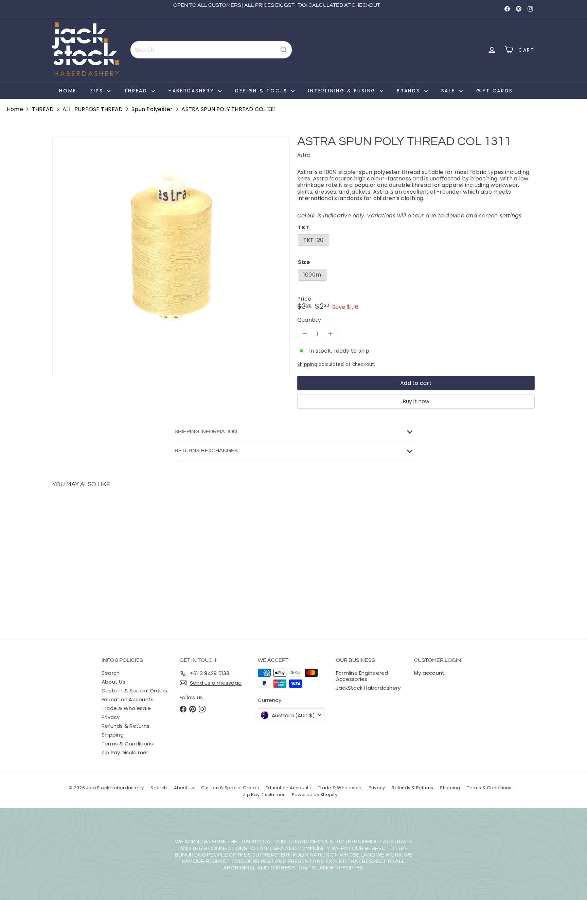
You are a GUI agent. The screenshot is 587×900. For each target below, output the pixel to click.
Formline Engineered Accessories (362, 676)
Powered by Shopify (314, 794)
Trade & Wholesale (126, 708)
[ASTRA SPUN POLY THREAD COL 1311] (89, 559)
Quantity (309, 320)
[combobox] (211, 49)
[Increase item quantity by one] (330, 334)
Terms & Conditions (127, 743)
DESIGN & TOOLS (262, 90)
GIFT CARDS (494, 90)
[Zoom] (171, 256)
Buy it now (416, 401)
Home (67, 90)
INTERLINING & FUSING (343, 90)
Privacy (111, 717)
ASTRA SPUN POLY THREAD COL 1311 (228, 109)
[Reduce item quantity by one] (304, 334)
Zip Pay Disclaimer (125, 752)
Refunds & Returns (125, 725)
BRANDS (410, 90)
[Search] (283, 49)
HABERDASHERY (192, 90)
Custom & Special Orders (134, 690)
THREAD (137, 90)
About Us (113, 681)
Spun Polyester (152, 109)
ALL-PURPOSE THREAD (93, 109)
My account (429, 672)
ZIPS (97, 90)
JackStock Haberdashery (368, 687)
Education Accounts (128, 699)
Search (111, 672)
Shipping (307, 364)
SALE (449, 90)
